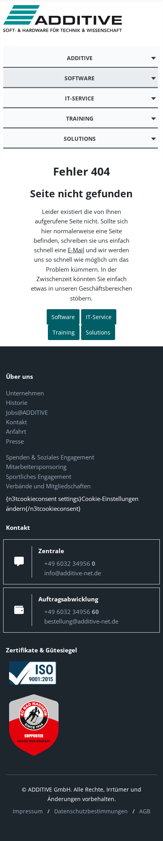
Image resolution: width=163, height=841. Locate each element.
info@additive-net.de (72, 573)
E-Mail (76, 250)
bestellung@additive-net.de (81, 621)
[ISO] (33, 672)
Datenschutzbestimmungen (91, 811)
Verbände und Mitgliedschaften (48, 486)
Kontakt (16, 422)
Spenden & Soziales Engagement (50, 457)
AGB (144, 811)
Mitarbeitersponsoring (36, 467)
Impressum (28, 811)
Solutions (98, 332)
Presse (15, 441)
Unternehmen (25, 393)
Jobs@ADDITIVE (27, 412)
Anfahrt (16, 431)
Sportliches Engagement (38, 476)
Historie (16, 402)
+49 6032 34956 (69, 563)
